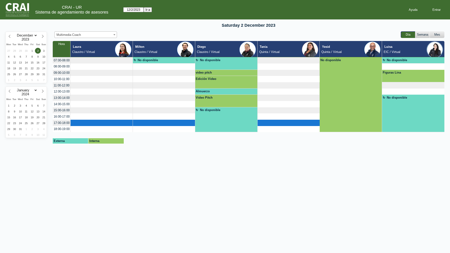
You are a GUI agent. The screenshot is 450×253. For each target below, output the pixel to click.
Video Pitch (204, 97)
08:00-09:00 (62, 66)
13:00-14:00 (62, 98)
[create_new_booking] (102, 60)
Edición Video (206, 79)
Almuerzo (203, 91)
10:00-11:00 (61, 79)
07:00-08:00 (62, 60)
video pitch (204, 72)
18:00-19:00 (62, 129)
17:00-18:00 (62, 123)
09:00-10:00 (62, 72)
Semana (422, 34)
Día (408, 34)
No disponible (148, 60)
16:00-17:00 (62, 116)
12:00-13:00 (62, 91)
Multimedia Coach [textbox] (68, 35)
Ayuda (413, 9)
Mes (437, 34)
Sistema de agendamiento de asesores (71, 12)
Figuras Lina (392, 72)
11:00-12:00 (61, 85)
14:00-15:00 (62, 104)
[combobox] (85, 34)
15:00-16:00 (62, 110)
